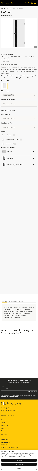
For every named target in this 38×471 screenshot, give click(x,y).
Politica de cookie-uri (19, 456)
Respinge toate (19, 464)
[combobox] (19, 95)
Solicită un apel (32, 391)
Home (3, 8)
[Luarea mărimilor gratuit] (3, 139)
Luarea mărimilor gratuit (13, 139)
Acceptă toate (19, 460)
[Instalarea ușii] (3, 144)
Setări (19, 468)
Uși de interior (12, 8)
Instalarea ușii (10, 144)
